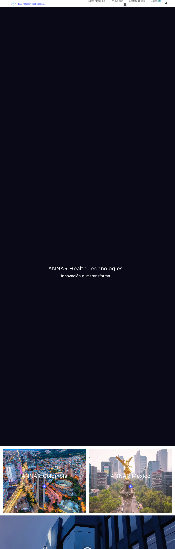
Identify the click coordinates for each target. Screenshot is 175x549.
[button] (125, 5)
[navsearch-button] (166, 3)
